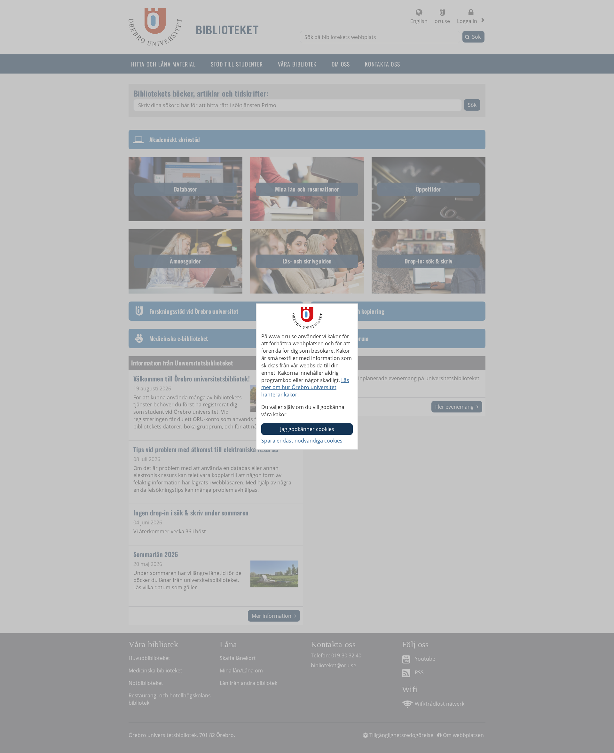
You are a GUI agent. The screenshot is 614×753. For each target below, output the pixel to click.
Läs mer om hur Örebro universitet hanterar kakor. (305, 387)
